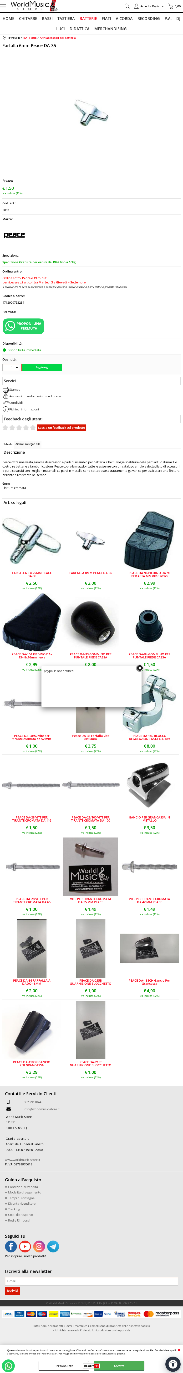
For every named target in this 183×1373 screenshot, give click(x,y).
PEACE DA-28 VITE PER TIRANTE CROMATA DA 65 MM (32, 900)
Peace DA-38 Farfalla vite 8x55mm (90, 737)
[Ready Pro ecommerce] (91, 1366)
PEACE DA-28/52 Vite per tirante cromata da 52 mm (31, 737)
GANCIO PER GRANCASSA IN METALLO (149, 819)
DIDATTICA (80, 28)
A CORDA (124, 18)
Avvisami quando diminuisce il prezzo (35, 396)
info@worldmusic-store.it (42, 1109)
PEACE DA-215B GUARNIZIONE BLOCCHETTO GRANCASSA (90, 982)
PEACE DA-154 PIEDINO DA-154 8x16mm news (32, 656)
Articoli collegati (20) (27, 444)
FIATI (106, 18)
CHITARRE (28, 18)
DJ (178, 18)
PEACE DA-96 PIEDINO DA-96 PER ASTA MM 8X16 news (149, 574)
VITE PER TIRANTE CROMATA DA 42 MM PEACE (149, 900)
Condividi (16, 402)
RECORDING (148, 18)
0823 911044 (32, 1102)
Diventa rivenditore (22, 1203)
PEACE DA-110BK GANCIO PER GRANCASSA (31, 1064)
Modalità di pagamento (24, 1192)
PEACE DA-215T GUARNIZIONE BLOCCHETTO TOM (90, 1064)
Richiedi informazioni (24, 409)
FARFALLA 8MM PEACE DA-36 (90, 573)
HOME (8, 18)
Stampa (14, 389)
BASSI (47, 18)
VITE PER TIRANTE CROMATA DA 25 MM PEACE (90, 900)
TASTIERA (66, 18)
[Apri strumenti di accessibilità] (173, 1364)
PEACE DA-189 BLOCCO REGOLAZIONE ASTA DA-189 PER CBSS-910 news (149, 737)
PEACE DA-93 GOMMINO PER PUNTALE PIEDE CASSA (91, 656)
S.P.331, (11, 1122)
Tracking (14, 1209)
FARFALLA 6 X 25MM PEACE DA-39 (32, 574)
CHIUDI (179, 1349)
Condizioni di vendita (23, 1187)
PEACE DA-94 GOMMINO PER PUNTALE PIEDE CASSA (149, 656)
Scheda (8, 444)
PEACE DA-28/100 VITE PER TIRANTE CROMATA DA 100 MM (90, 819)
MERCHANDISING (110, 28)
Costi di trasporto (20, 1214)
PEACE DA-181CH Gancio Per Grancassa (149, 982)
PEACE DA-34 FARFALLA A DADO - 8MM (32, 982)
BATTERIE (88, 18)
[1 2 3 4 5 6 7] (11, 368)
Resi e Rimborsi (19, 1220)
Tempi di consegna (21, 1198)
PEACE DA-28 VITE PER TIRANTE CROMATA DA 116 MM (31, 819)
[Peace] (14, 246)
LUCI (60, 28)
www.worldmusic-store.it (22, 1160)
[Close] (139, 668)
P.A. (168, 18)
